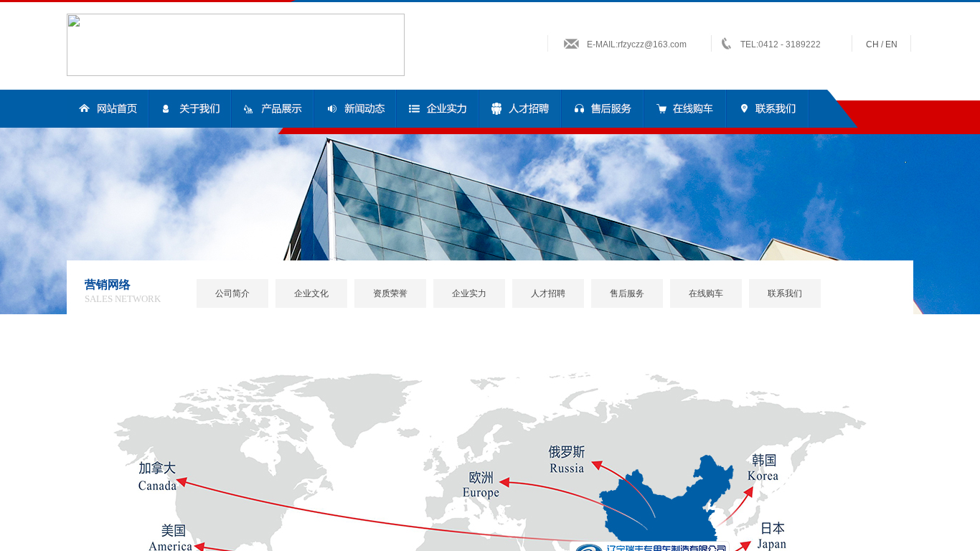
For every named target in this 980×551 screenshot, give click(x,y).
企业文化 (311, 293)
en (891, 44)
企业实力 (469, 293)
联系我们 (785, 293)
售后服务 (627, 293)
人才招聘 (548, 293)
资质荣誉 (390, 293)
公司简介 (232, 293)
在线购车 (706, 293)
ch (872, 44)
